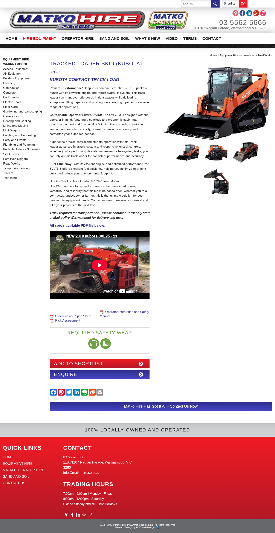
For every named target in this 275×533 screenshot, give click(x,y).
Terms (190, 38)
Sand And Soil (114, 38)
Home (11, 38)
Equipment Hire (18, 463)
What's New (147, 38)
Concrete (9, 92)
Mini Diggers (11, 130)
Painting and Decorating (19, 135)
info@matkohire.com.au (81, 472)
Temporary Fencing (16, 168)
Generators (11, 116)
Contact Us (14, 483)
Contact (211, 38)
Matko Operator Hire (23, 470)
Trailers (8, 173)
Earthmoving (11, 97)
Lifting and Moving (15, 125)
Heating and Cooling (17, 121)
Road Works (11, 163)
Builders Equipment (16, 78)
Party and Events (14, 140)
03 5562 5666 (242, 22)
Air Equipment (12, 73)
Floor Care (10, 106)
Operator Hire (78, 38)
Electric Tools (12, 102)
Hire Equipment (39, 38)
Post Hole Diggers (15, 158)
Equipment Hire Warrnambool (16, 62)
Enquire (65, 374)
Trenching (10, 177)
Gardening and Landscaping (22, 111)
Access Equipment (15, 69)
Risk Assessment (67, 320)
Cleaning (9, 83)
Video (172, 38)
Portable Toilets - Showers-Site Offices (21, 152)
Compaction (11, 87)
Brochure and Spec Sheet (73, 316)
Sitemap (119, 527)
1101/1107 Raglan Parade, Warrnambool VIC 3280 (227, 28)
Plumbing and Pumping (19, 144)
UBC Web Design (145, 527)
